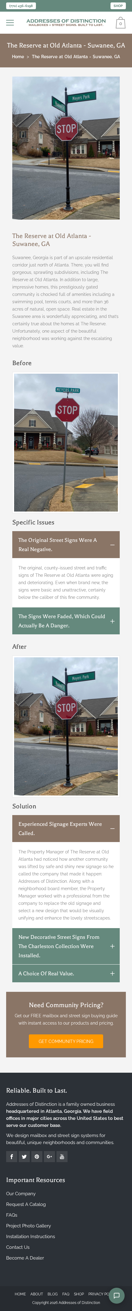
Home (20, 1294)
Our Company (21, 1193)
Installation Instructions (30, 1236)
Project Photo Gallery (28, 1226)
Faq (65, 1294)
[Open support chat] (117, 1296)
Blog (53, 1294)
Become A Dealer (25, 1258)
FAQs (11, 1215)
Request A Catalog (26, 1204)
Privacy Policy (102, 1294)
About (36, 1294)
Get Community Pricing (66, 1041)
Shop (118, 6)
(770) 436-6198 (21, 6)
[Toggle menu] (10, 22)
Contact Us (17, 1247)
